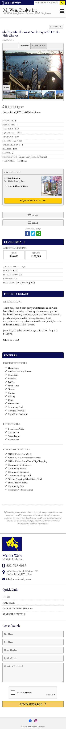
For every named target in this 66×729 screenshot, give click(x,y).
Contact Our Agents (17, 608)
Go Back (57, 26)
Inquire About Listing (33, 200)
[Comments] (33, 682)
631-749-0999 (12, 2)
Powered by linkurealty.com (33, 726)
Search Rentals (13, 614)
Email (35, 223)
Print (34, 215)
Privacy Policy (33, 714)
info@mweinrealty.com (18, 579)
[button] (60, 53)
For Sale (8, 602)
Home (6, 597)
